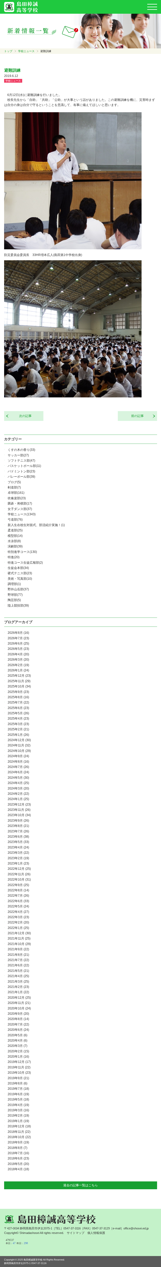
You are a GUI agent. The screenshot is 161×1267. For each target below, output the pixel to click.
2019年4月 (18, 1105)
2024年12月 (19, 740)
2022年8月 (18, 890)
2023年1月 (18, 863)
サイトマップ (75, 1232)
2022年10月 (19, 879)
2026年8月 (18, 632)
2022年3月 (18, 917)
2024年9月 (18, 756)
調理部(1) (14, 584)
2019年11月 (19, 1067)
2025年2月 (18, 729)
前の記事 (139, 416)
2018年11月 (19, 1131)
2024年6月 (18, 772)
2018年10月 (19, 1137)
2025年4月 (18, 718)
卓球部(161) (16, 492)
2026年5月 (18, 648)
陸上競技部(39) (18, 605)
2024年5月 (18, 777)
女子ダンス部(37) (20, 509)
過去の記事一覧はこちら (80, 1185)
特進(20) (13, 557)
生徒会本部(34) (18, 568)
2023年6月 (18, 836)
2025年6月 (18, 708)
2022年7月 (18, 895)
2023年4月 (18, 847)
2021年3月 (18, 981)
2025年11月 (19, 681)
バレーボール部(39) (21, 476)
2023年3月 (18, 852)
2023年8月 (18, 825)
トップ (8, 51)
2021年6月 (18, 965)
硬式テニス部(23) (20, 573)
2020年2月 (18, 1051)
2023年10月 (19, 815)
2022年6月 (18, 901)
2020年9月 (18, 1013)
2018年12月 (19, 1126)
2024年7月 (18, 767)
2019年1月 (18, 1121)
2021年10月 (19, 944)
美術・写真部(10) (20, 578)
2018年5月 (18, 1164)
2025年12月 (19, 675)
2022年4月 (18, 911)
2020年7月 (18, 1024)
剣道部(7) (14, 487)
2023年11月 (19, 809)
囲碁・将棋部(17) (20, 503)
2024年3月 (18, 788)
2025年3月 (18, 724)
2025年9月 (18, 692)
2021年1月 (18, 992)
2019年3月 (18, 1110)
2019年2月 (18, 1115)
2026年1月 (18, 670)
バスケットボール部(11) (24, 466)
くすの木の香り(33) (21, 449)
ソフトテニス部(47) (21, 460)
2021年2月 (18, 986)
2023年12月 (19, 804)
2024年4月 (18, 783)
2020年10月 (19, 1008)
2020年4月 (17, 1040)
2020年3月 (17, 1045)
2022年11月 (19, 874)
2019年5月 (18, 1099)
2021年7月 (18, 960)
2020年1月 (18, 1056)
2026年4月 (18, 654)
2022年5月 (18, 906)
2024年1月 (18, 799)
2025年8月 (18, 697)
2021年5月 (18, 970)
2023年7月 (18, 831)
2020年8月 (18, 1019)
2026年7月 (18, 638)
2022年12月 (19, 868)
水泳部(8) (14, 541)
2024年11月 (19, 745)
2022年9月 (18, 885)
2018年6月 (18, 1158)
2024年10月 (19, 750)
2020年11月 (19, 1003)
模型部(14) (15, 535)
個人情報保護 (96, 1232)
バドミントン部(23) (21, 471)
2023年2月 (18, 858)
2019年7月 (18, 1088)
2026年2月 (18, 665)
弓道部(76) (15, 519)
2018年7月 (18, 1153)
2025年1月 (18, 734)
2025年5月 (18, 713)
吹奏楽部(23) (17, 498)
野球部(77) (15, 594)
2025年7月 (18, 702)
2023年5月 (18, 842)
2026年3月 (18, 659)
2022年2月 (18, 922)
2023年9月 (18, 820)
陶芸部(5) (14, 600)
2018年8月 (17, 1147)
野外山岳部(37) (18, 589)
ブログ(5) (14, 482)
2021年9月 (18, 949)
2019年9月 (18, 1078)
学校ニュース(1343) (22, 514)
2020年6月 (18, 1029)
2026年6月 (18, 643)
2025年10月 (19, 686)
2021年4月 (18, 976)
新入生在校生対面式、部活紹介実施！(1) (36, 525)
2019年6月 (18, 1094)
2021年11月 (19, 938)
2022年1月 (18, 928)
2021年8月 (18, 954)
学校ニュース (26, 51)
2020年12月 (19, 997)
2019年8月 (17, 1083)
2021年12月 (19, 933)
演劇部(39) (15, 546)
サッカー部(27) (18, 455)
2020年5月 (17, 1035)
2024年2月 (18, 793)
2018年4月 (18, 1169)
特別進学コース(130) (22, 551)
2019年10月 (19, 1072)
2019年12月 (19, 1062)
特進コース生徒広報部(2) (25, 562)
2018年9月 (18, 1142)
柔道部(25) (15, 530)
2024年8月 (18, 761)
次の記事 (24, 416)
